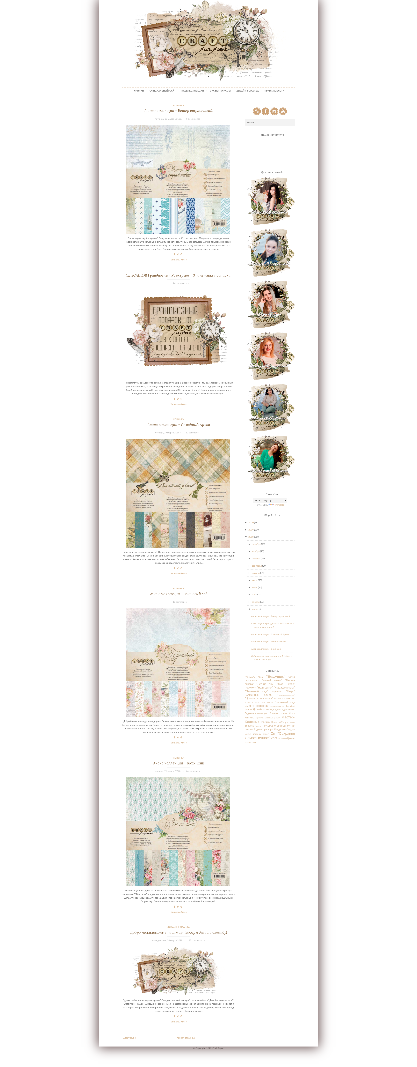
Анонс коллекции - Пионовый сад (178, 593)
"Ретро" (290, 691)
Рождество (280, 729)
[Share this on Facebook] (174, 254)
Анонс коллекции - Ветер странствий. (178, 110)
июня (255, 587)
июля (255, 580)
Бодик (247, 702)
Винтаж (270, 702)
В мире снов (258, 702)
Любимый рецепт (272, 718)
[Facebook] (265, 111)
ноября (256, 551)
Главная (138, 90)
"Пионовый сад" (256, 691)
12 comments (193, 432)
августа (256, 572)
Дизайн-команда (178, 927)
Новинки (178, 105)
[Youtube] (283, 111)
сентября (257, 565)
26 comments (193, 771)
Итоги (292, 713)
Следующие (129, 1037)
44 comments (180, 283)
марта (255, 609)
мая (254, 594)
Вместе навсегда (256, 705)
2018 (251, 536)
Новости (275, 722)
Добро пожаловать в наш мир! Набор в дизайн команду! (178, 932)
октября (256, 558)
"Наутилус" (250, 687)
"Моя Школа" (286, 684)
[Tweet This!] (178, 254)
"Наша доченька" (284, 687)
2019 (251, 529)
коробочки (260, 718)
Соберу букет (261, 733)
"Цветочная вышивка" (259, 698)
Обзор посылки (287, 722)
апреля (256, 601)
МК (257, 722)
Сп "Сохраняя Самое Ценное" (270, 735)
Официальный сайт (163, 90)
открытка (249, 726)
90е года (277, 699)
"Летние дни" (265, 684)
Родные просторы (263, 729)
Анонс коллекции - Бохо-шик (178, 763)
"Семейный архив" (258, 694)
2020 (251, 522)
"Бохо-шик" (275, 676)
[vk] (257, 111)
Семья (248, 734)
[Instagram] (274, 111)
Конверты (249, 717)
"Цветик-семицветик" (286, 695)
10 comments (193, 118)
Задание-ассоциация (256, 713)
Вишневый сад (285, 702)
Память (258, 726)
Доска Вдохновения (285, 709)
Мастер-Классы (220, 90)
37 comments (195, 940)
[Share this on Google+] (182, 254)
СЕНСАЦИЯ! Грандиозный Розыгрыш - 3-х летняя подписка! (178, 275)
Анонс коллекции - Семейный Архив (178, 424)
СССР (274, 738)
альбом (286, 698)
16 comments (180, 601)
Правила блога (274, 90)
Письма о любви (274, 725)
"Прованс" (277, 691)
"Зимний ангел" (271, 680)
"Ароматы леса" (254, 676)
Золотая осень (278, 713)
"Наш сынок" (265, 687)
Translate (279, 504)
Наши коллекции (192, 90)
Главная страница (185, 1037)
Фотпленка (282, 738)
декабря (256, 544)
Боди (293, 699)
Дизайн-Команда (248, 90)
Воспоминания (277, 706)
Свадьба (291, 729)
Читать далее (180, 259)
